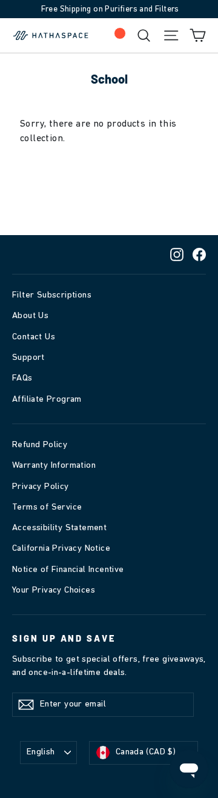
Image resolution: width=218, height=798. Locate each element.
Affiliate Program (47, 399)
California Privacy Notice (61, 548)
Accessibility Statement (59, 528)
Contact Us (33, 337)
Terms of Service (47, 507)
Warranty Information (54, 465)
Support (28, 357)
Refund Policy (39, 445)
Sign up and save (64, 638)
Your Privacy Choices (53, 590)
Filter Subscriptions (51, 295)
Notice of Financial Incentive (68, 569)
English (41, 752)
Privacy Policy (40, 486)
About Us (30, 316)
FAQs (22, 378)
